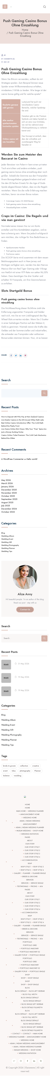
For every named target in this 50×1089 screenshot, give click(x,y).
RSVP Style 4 (38, 870)
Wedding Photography (10, 545)
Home (27, 804)
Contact (16, 1033)
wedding (17, 775)
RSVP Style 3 (26, 870)
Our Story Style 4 (32, 857)
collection (24, 766)
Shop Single (33, 978)
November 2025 (9, 492)
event (5, 770)
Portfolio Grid (30, 945)
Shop (27, 974)
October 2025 (8, 496)
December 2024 (9, 508)
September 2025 (9, 499)
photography (25, 770)
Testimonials (22, 886)
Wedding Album (7, 536)
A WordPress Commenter (12, 459)
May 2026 (6, 480)
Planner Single (39, 873)
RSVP (30, 863)
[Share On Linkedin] (20, 355)
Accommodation (30, 860)
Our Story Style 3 (32, 853)
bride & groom (9, 766)
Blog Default (21, 991)
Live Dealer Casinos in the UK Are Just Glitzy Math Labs (22, 420)
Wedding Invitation (30, 834)
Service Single (37, 883)
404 (41, 886)
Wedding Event (7, 539)
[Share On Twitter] (16, 355)
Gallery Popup (21, 955)
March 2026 (7, 483)
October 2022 (8, 511)
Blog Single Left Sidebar (32, 1004)
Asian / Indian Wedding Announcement (27, 1043)
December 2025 (9, 489)
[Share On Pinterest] (25, 355)
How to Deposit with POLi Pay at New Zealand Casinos (22, 417)
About (30, 840)
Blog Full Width (30, 994)
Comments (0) (9, 59)
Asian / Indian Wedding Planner (30, 827)
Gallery (17, 873)
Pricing (34, 886)
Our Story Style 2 (32, 850)
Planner (37, 770)
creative (35, 766)
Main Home (21, 811)
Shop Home (38, 830)
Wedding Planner (8, 548)
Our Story (29, 844)
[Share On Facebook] (11, 355)
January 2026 (7, 486)
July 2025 (5, 505)
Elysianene (30, 1067)
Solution (6, 775)
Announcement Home (29, 814)
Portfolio (27, 942)
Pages (27, 837)
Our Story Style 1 (32, 847)
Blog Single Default (30, 997)
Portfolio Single (37, 955)
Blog (3, 533)
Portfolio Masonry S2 (30, 952)
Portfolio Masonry (30, 948)
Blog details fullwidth (32, 1007)
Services (29, 880)
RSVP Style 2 (38, 866)
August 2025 (7, 502)
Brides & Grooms (30, 876)
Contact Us (25, 609)
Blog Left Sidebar (37, 991)
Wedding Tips (6, 551)
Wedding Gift (6, 542)
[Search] (44, 393)
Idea (14, 770)
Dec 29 (6, 62)
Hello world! (32, 459)
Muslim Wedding (24, 830)
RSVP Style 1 (26, 866)
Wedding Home (30, 817)
